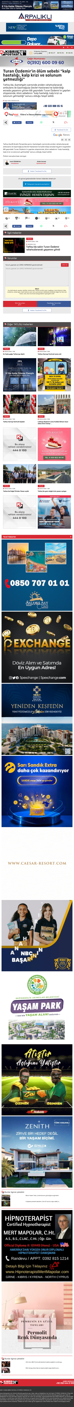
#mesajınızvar (15, 163)
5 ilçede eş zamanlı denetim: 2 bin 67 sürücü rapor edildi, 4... (43, 1201)
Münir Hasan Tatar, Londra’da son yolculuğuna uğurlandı (42, 1195)
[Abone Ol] (61, 135)
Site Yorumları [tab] (20, 303)
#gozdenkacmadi (41, 163)
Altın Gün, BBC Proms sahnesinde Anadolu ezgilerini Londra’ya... (44, 1362)
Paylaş (29, 122)
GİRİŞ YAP (64, 265)
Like (18, 122)
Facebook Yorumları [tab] (54, 303)
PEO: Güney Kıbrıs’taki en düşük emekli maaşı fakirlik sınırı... (43, 1368)
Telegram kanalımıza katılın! (38, 184)
